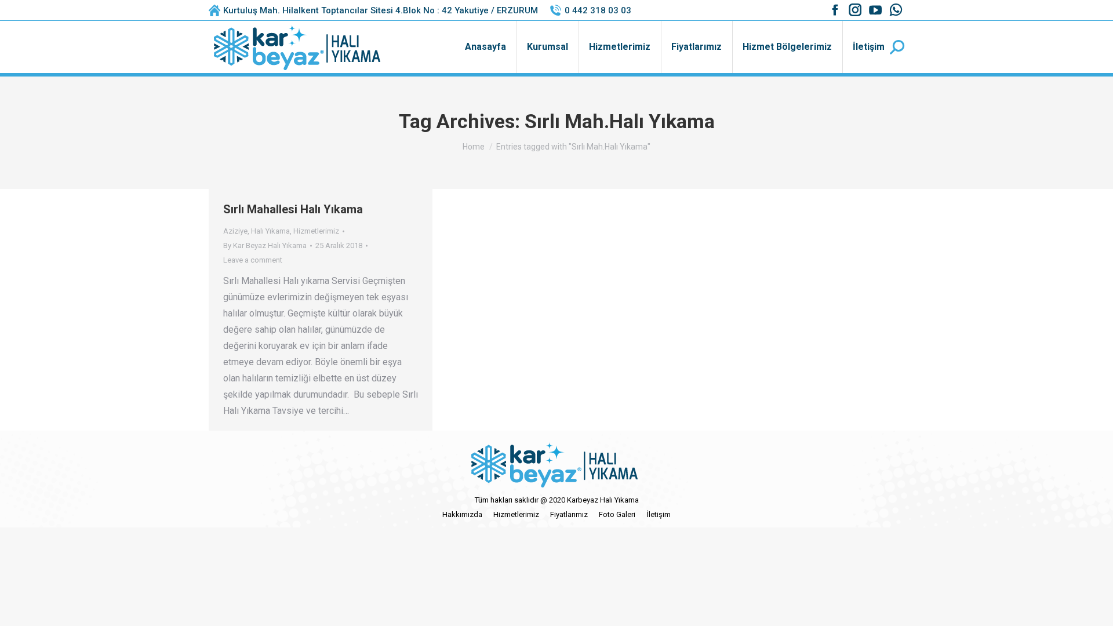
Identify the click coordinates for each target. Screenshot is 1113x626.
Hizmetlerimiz (316, 231)
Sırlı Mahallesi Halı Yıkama (293, 209)
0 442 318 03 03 (598, 10)
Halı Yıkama (270, 231)
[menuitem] (485, 47)
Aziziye (235, 231)
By (265, 245)
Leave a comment (252, 260)
